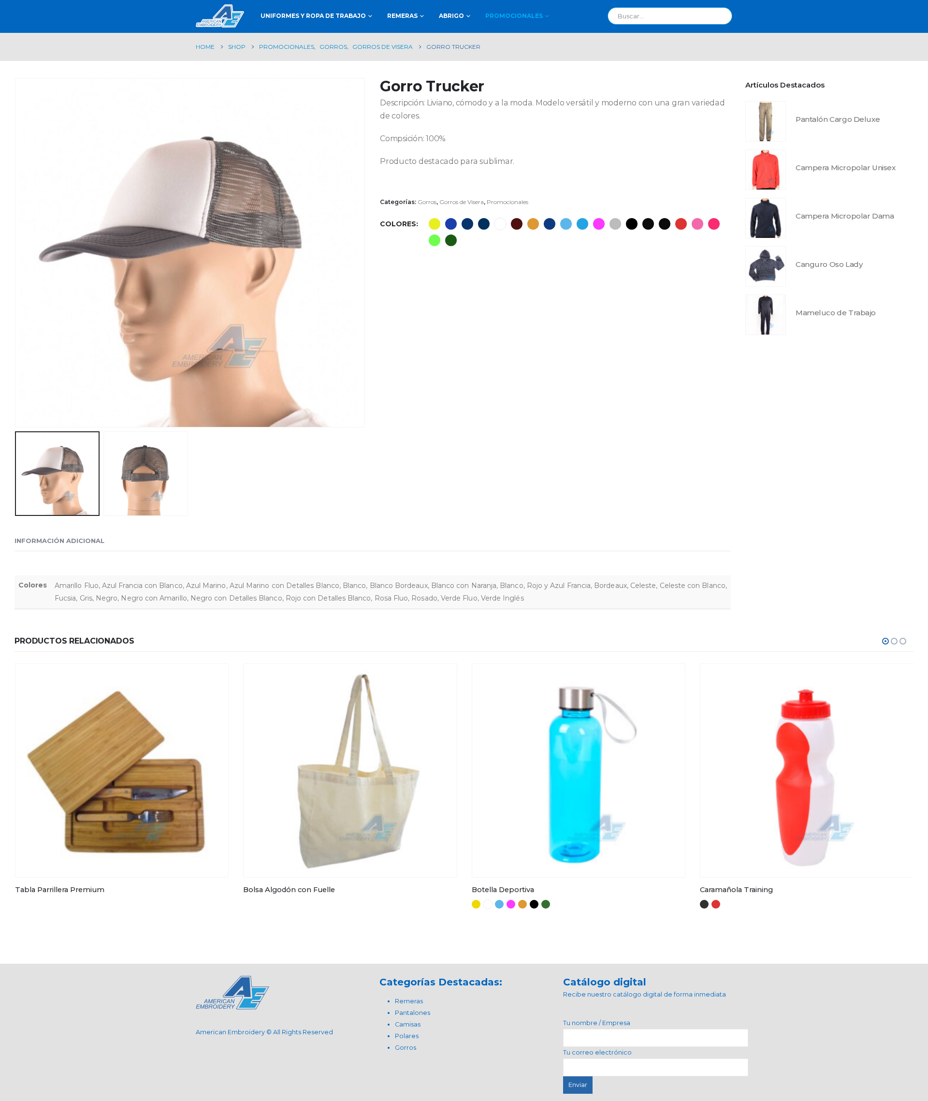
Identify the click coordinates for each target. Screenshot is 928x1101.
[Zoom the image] (232, 981)
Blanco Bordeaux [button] (516, 224)
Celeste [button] (566, 224)
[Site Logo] (220, 16)
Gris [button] (615, 224)
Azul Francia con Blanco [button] (451, 224)
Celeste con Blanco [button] (582, 224)
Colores (398, 224)
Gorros (427, 202)
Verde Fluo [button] (434, 240)
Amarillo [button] (476, 904)
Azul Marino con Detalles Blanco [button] (484, 224)
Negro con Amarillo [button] (648, 224)
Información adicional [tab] (59, 540)
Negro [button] (632, 224)
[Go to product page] (765, 121)
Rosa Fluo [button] (697, 224)
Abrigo (451, 15)
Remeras (402, 15)
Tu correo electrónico (597, 1052)
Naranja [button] (522, 904)
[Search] (718, 16)
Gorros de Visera (461, 202)
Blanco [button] (500, 224)
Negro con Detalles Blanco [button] (664, 224)
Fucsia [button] (599, 224)
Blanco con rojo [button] (715, 904)
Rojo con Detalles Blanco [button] (681, 224)
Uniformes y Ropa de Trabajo (313, 15)
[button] (17, 252)
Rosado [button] (714, 224)
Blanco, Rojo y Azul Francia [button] (549, 224)
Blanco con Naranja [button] (533, 224)
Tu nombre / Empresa (596, 1023)
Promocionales (514, 15)
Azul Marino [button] (467, 224)
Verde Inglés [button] (451, 240)
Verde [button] (545, 904)
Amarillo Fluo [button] (434, 224)
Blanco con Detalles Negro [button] (704, 904)
